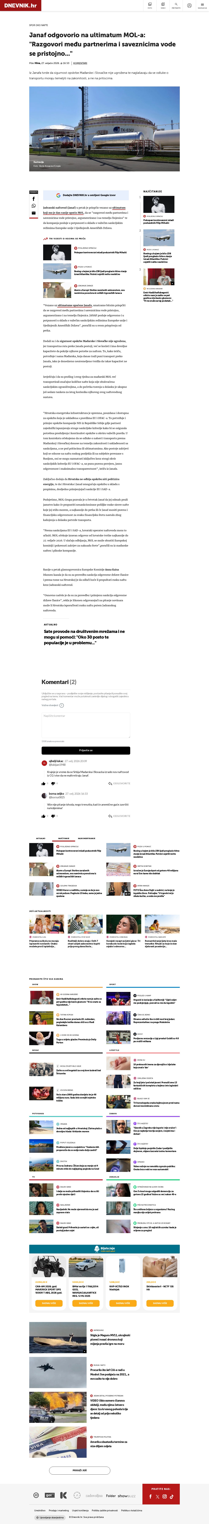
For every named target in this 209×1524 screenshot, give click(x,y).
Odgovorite (121, 783)
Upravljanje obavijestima (52, 1518)
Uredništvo (39, 1510)
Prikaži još (80, 1471)
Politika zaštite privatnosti (105, 1510)
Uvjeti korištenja (80, 1510)
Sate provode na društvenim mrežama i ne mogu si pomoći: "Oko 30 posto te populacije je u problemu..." (84, 637)
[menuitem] (189, 5)
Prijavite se (86, 750)
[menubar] (189, 5)
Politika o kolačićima (131, 1510)
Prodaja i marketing (59, 1510)
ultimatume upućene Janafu (74, 305)
